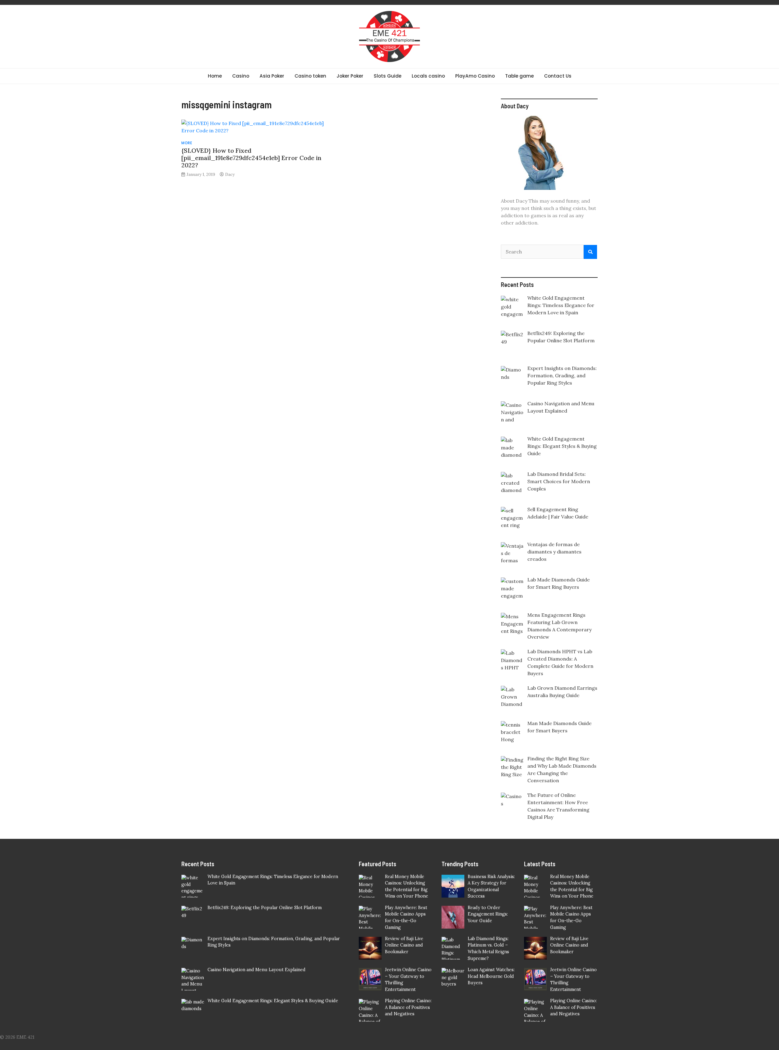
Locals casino (428, 76)
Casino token (310, 76)
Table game (519, 76)
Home (215, 76)
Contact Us (557, 76)
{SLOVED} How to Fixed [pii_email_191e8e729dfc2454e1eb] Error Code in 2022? (251, 158)
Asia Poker (272, 76)
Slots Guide (387, 76)
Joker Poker (350, 76)
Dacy (230, 174)
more (186, 142)
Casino (240, 76)
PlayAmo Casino (475, 76)
